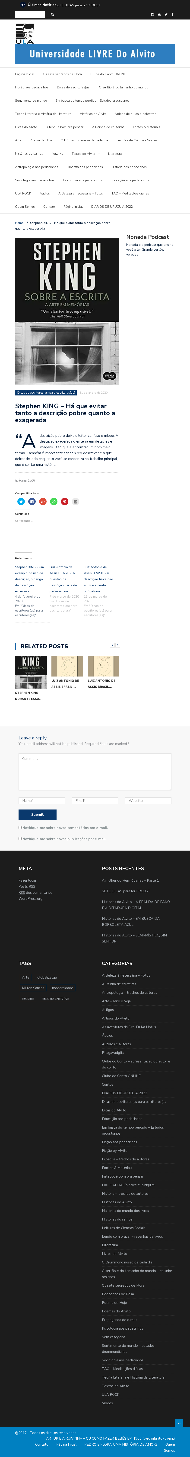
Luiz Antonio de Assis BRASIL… (65, 683)
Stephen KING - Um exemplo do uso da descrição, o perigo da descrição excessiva (29, 579)
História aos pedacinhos (129, 167)
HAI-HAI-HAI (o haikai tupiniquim (128, 1185)
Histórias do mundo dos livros (125, 1210)
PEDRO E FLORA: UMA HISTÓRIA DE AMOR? (121, 1444)
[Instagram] (152, 14)
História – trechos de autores (125, 1193)
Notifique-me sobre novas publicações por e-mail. (64, 839)
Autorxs (57, 153)
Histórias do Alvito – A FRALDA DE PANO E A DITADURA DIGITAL (107, 5)
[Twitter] (166, 14)
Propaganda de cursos (119, 1320)
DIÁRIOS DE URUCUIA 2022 (112, 206)
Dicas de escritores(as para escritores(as (134, 1101)
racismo (28, 998)
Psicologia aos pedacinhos (82, 180)
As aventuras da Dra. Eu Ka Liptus (129, 1027)
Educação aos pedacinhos (130, 180)
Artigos (108, 1009)
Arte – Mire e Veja (116, 1001)
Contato (49, 206)
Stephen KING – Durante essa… (28, 695)
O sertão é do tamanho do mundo (123, 87)
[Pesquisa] (52, 14)
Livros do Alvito (114, 1253)
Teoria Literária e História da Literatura (43, 114)
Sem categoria (113, 1337)
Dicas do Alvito (26, 127)
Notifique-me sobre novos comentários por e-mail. (65, 828)
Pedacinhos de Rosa (118, 1294)
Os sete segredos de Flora (62, 74)
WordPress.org (30, 898)
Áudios (45, 193)
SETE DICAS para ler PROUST (126, 891)
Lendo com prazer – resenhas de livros (132, 1236)
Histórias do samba (29, 153)
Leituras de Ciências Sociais (137, 140)
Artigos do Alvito (116, 1018)
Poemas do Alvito (116, 1311)
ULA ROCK (23, 193)
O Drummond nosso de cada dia (84, 140)
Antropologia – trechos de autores (129, 992)
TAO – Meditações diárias (130, 193)
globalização (47, 977)
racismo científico (55, 998)
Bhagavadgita (113, 1052)
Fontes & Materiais (146, 127)
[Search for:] (30, 14)
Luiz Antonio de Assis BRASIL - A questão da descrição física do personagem (63, 579)
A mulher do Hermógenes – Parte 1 (130, 880)
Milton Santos (33, 988)
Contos (107, 1084)
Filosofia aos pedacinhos (85, 167)
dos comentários (35, 892)
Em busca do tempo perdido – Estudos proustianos (93, 100)
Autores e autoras (116, 1044)
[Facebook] (172, 14)
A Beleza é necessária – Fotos (80, 193)
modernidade (62, 988)
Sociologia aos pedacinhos (34, 180)
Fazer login (27, 880)
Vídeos (107, 1403)
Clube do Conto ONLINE (108, 74)
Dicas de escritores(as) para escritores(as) (46, 393)
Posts (27, 886)
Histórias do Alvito (93, 114)
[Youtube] (159, 14)
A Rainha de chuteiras (108, 127)
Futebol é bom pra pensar (64, 127)
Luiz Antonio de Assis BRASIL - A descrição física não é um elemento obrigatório (98, 579)
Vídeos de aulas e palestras (135, 114)
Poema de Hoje (41, 140)
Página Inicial (24, 74)
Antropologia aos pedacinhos (36, 167)
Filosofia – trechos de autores (125, 1159)
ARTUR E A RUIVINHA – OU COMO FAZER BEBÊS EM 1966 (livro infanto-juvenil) (110, 1438)
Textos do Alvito (83, 154)
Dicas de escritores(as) (73, 87)
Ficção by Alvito (114, 1150)
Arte (18, 140)
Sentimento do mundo (31, 100)
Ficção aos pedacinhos (31, 87)
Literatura (115, 154)
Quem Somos (25, 206)
